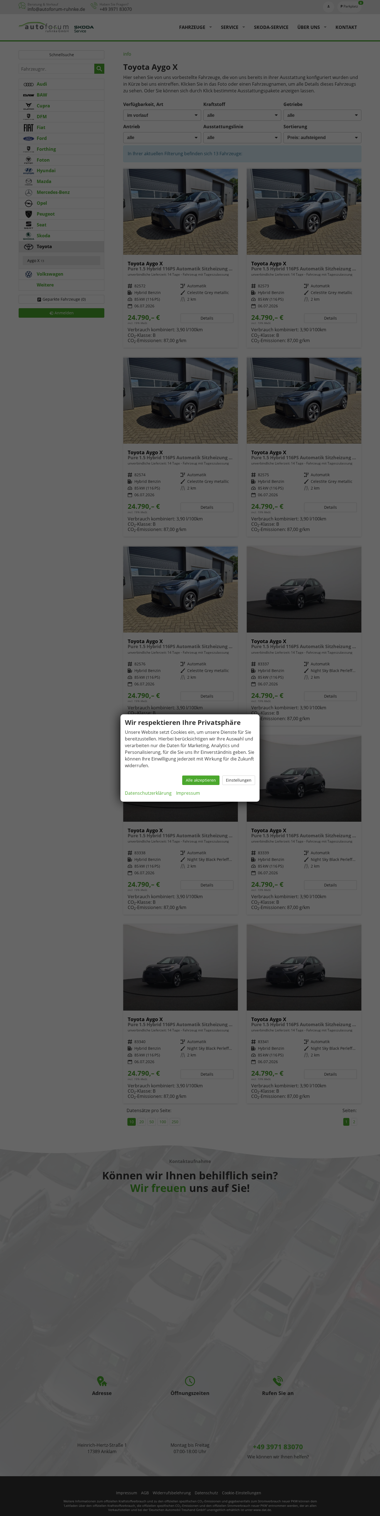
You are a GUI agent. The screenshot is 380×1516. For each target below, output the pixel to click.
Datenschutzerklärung (148, 793)
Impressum (188, 793)
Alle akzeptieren (201, 780)
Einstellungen (238, 780)
